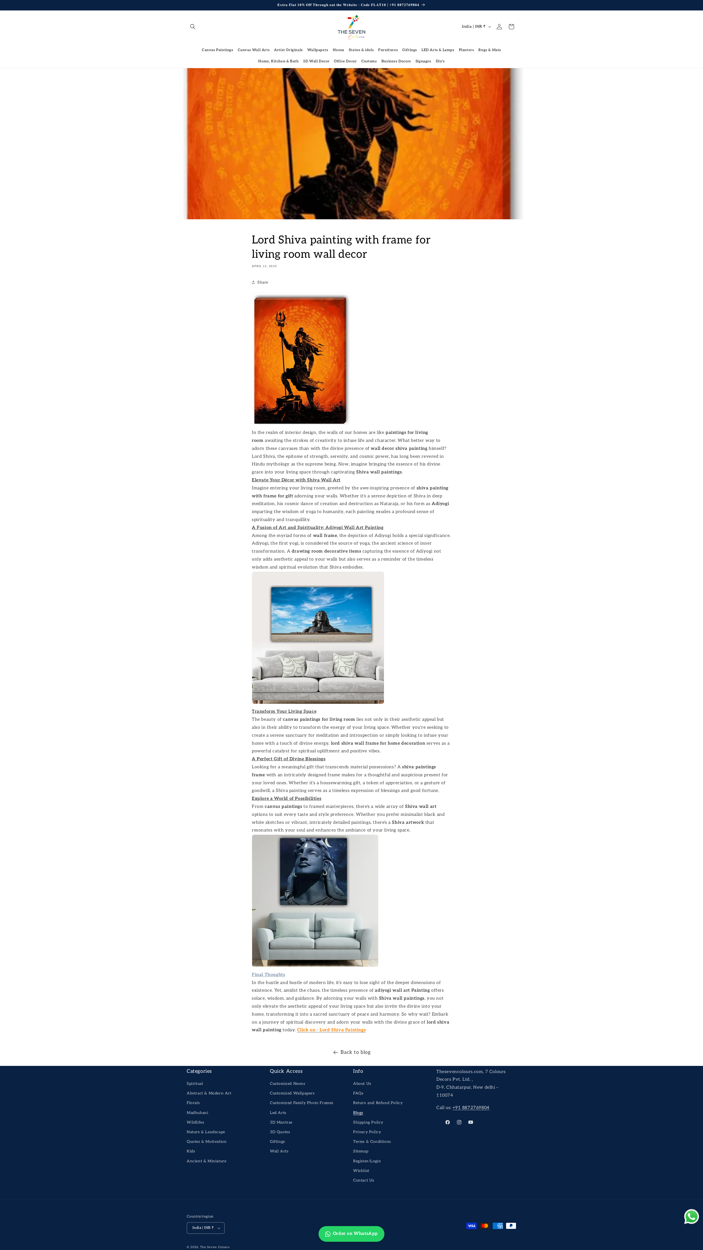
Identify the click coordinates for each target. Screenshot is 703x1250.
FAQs (358, 1093)
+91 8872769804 (471, 1107)
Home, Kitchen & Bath (278, 61)
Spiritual (195, 1083)
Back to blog (355, 1052)
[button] (193, 27)
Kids (191, 1151)
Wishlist (361, 1170)
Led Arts (278, 1112)
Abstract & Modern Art (209, 1093)
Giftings (409, 50)
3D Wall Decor (316, 61)
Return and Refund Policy (378, 1103)
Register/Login (367, 1161)
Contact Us (363, 1180)
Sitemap (360, 1151)
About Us (362, 1083)
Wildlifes (195, 1122)
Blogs (358, 1112)
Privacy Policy (367, 1132)
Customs (369, 61)
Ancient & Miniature (206, 1161)
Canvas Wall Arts (254, 50)
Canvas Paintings (217, 50)
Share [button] (262, 282)
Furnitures (388, 50)
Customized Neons (287, 1083)
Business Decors (396, 61)
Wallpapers (317, 50)
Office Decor (345, 61)
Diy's (440, 61)
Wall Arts (279, 1151)
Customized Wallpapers (292, 1093)
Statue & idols (361, 50)
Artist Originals (288, 50)
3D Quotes (280, 1132)
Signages (423, 61)
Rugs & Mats (489, 50)
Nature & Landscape (206, 1132)
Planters (466, 50)
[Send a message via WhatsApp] (691, 1216)
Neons (338, 50)
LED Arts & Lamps (438, 50)
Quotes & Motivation (207, 1141)
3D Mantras (281, 1122)
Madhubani (197, 1112)
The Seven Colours (215, 1247)
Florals (193, 1103)
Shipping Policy (368, 1122)
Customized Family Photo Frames (301, 1103)
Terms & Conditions (372, 1141)
